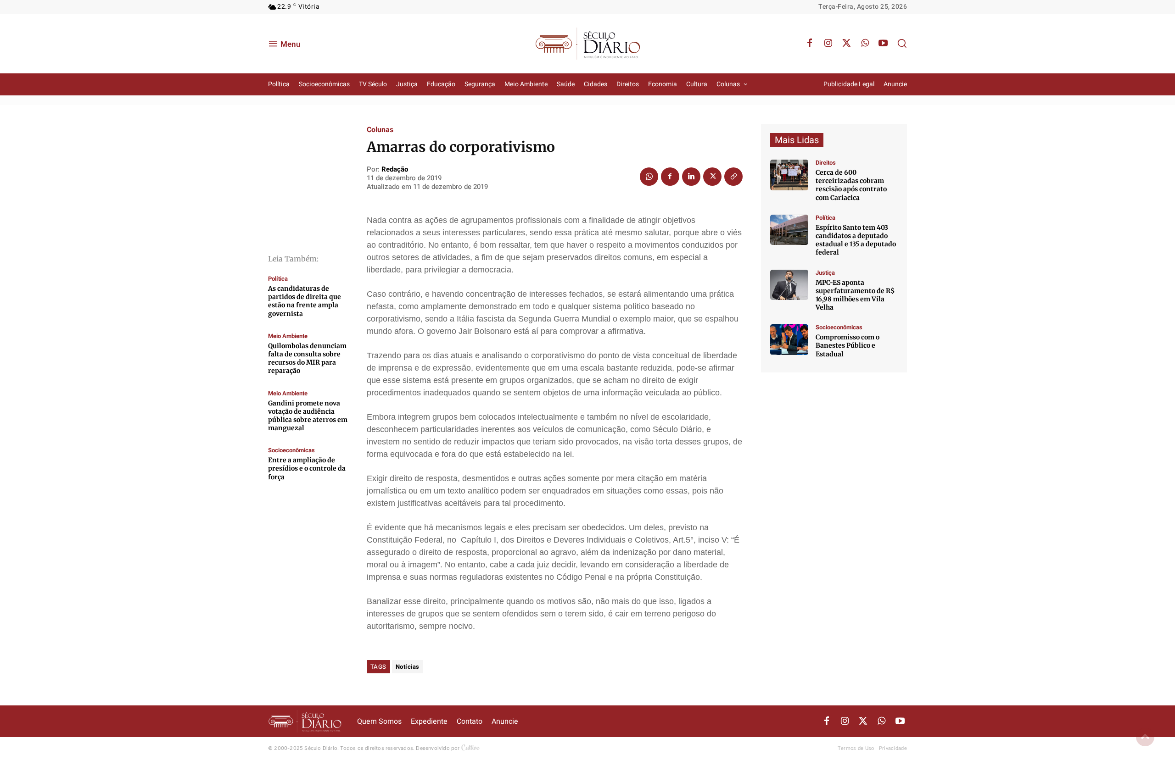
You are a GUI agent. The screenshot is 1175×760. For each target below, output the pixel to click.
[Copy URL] (733, 176)
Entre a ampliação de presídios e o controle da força (307, 468)
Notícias (408, 666)
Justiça (825, 273)
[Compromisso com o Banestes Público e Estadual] (789, 339)
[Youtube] (883, 43)
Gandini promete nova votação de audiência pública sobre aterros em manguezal (307, 416)
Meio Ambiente (288, 336)
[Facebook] (809, 43)
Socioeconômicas (291, 450)
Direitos (826, 163)
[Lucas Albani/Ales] (789, 230)
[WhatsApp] (865, 43)
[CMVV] (789, 285)
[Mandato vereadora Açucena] (789, 175)
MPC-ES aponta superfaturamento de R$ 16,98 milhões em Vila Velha (855, 295)
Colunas (380, 129)
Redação (394, 169)
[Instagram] (828, 43)
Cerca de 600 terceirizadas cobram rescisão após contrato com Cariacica (851, 185)
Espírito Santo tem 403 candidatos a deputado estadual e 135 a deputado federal (856, 240)
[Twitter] (846, 43)
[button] (902, 43)
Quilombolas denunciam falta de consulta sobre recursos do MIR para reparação (307, 358)
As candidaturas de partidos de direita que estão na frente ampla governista (304, 301)
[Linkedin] (691, 176)
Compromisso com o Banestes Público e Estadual (847, 345)
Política (278, 279)
